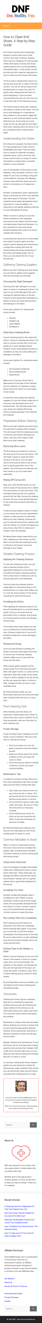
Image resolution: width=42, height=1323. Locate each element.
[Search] (33, 1125)
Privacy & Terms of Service (15, 1286)
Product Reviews (11, 1297)
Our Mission (9, 1278)
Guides (7, 1301)
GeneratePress (29, 1319)
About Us (8, 1282)
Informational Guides (13, 1293)
